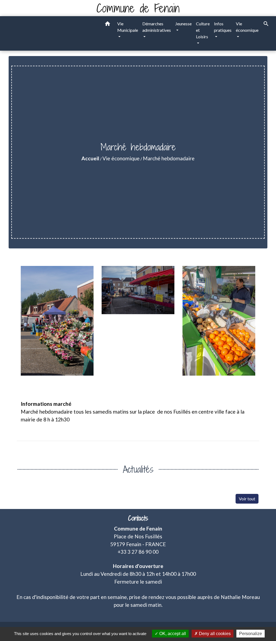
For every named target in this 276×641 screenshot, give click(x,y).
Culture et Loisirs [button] (203, 30)
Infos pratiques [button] (223, 27)
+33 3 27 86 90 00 (138, 552)
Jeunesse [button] (183, 23)
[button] (107, 24)
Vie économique (121, 158)
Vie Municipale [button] (127, 27)
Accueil (90, 158)
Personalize (250, 633)
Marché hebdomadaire (169, 158)
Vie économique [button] (247, 27)
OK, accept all (172, 633)
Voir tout (247, 498)
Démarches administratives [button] (156, 27)
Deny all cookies (214, 633)
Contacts (138, 518)
